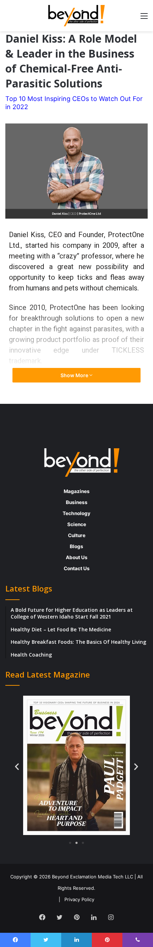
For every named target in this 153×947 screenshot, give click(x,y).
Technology (76, 513)
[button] (16, 766)
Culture (76, 535)
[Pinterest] (76, 917)
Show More (74, 375)
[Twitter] (59, 917)
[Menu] (144, 18)
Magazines (77, 491)
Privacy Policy (79, 899)
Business (77, 502)
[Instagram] (110, 917)
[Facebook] (42, 917)
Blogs (76, 546)
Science (76, 524)
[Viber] (137, 940)
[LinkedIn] (93, 917)
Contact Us (77, 568)
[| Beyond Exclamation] (76, 15)
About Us (77, 557)
